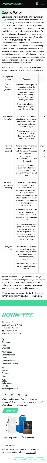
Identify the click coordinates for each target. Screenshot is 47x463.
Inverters (6, 386)
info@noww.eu (10, 331)
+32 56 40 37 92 (11, 328)
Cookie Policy (30, 452)
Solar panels (7, 383)
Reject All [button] (40, 459)
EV (3, 339)
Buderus (5, 373)
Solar (4, 380)
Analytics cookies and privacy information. (27, 256)
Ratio (4, 345)
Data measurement (10, 363)
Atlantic (5, 370)
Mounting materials (10, 389)
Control (5, 358)
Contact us (10, 411)
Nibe (4, 376)
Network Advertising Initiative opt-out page (26, 231)
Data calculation (8, 360)
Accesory (6, 342)
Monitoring (7, 352)
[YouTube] (26, 395)
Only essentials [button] (19, 459)
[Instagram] (19, 395)
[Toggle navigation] (42, 4)
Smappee (6, 348)
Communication (8, 355)
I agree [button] (30, 459)
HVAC (4, 367)
